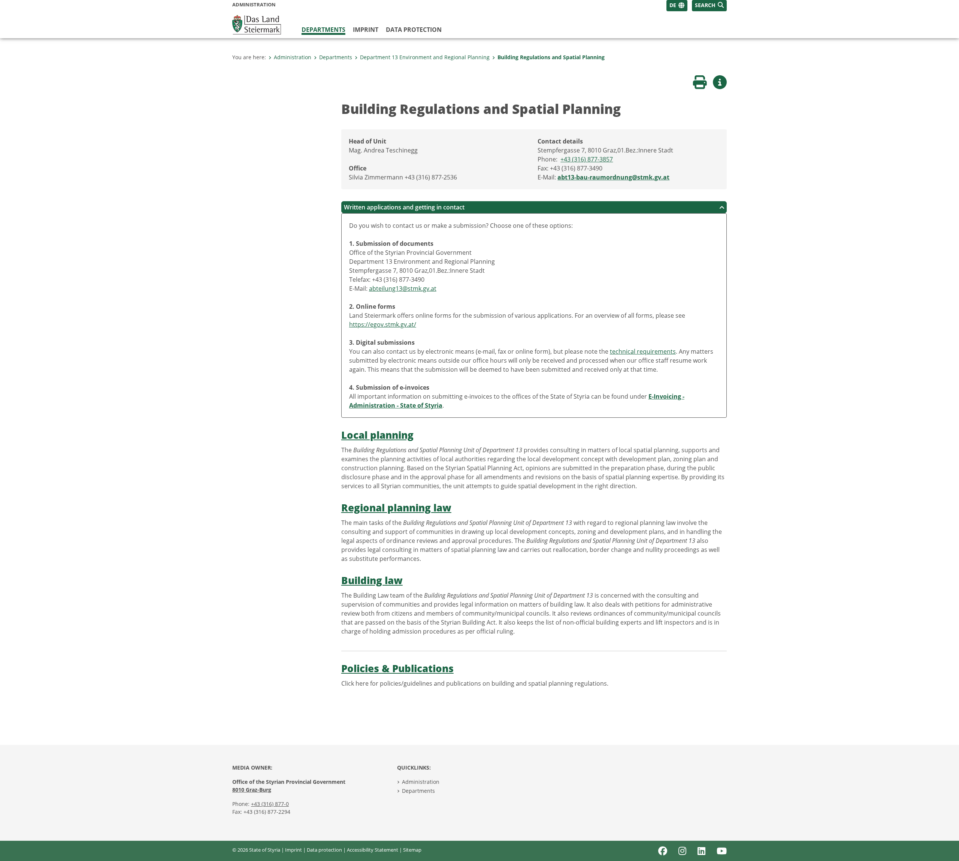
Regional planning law (396, 507)
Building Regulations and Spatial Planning (551, 57)
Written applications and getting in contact (404, 207)
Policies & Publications (397, 668)
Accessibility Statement (372, 849)
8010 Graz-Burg (251, 789)
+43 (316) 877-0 (270, 803)
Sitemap (412, 849)
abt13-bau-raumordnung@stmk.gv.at (613, 177)
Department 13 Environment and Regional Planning (425, 57)
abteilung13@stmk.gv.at (402, 288)
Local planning (377, 435)
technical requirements (643, 351)
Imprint (365, 29)
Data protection (414, 29)
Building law (372, 580)
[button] (709, 5)
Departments (323, 29)
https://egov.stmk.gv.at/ (382, 324)
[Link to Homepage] (256, 24)
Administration (292, 57)
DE (672, 5)
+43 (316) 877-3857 (586, 159)
